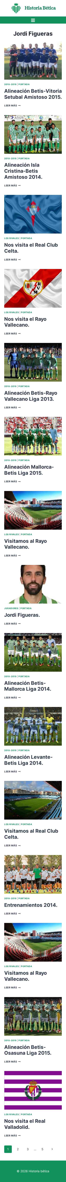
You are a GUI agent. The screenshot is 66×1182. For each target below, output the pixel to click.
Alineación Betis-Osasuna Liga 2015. (27, 1050)
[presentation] (33, 60)
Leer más (12, 105)
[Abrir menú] (33, 20)
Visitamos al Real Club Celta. (31, 834)
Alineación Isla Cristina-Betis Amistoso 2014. (23, 171)
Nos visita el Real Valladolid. (24, 1124)
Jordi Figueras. (22, 615)
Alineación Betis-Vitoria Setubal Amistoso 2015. (33, 94)
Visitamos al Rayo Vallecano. (25, 544)
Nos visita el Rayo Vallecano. (25, 322)
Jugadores (11, 608)
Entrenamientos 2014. (30, 905)
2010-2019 (10, 84)
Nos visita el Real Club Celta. (31, 248)
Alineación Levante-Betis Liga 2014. (28, 760)
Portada (24, 84)
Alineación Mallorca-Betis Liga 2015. (29, 470)
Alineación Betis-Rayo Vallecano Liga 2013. (30, 396)
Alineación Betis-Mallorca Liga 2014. (27, 686)
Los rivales (11, 238)
